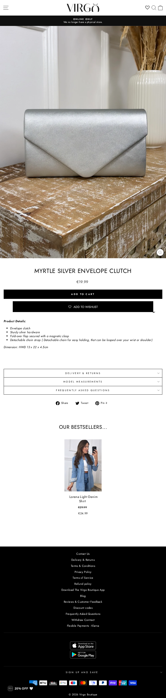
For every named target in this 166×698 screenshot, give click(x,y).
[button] (83, 306)
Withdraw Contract (83, 620)
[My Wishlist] (147, 8)
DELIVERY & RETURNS (83, 373)
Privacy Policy (83, 572)
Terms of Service (83, 578)
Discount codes (83, 608)
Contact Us (82, 554)
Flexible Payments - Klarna (83, 626)
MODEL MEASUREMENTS (83, 381)
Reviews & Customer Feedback (83, 602)
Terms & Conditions (83, 566)
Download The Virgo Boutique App (83, 590)
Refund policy (83, 584)
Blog (83, 596)
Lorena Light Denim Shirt (83, 499)
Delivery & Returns (83, 560)
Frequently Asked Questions (83, 390)
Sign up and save (82, 672)
